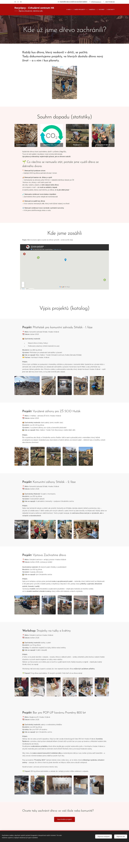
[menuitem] (70, 9)
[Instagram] (18, 1)
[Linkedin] (21, 1)
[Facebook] (15, 1)
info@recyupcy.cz (96, 2)
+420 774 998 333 (110, 2)
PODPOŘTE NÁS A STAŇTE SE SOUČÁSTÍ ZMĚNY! (73, 2)
